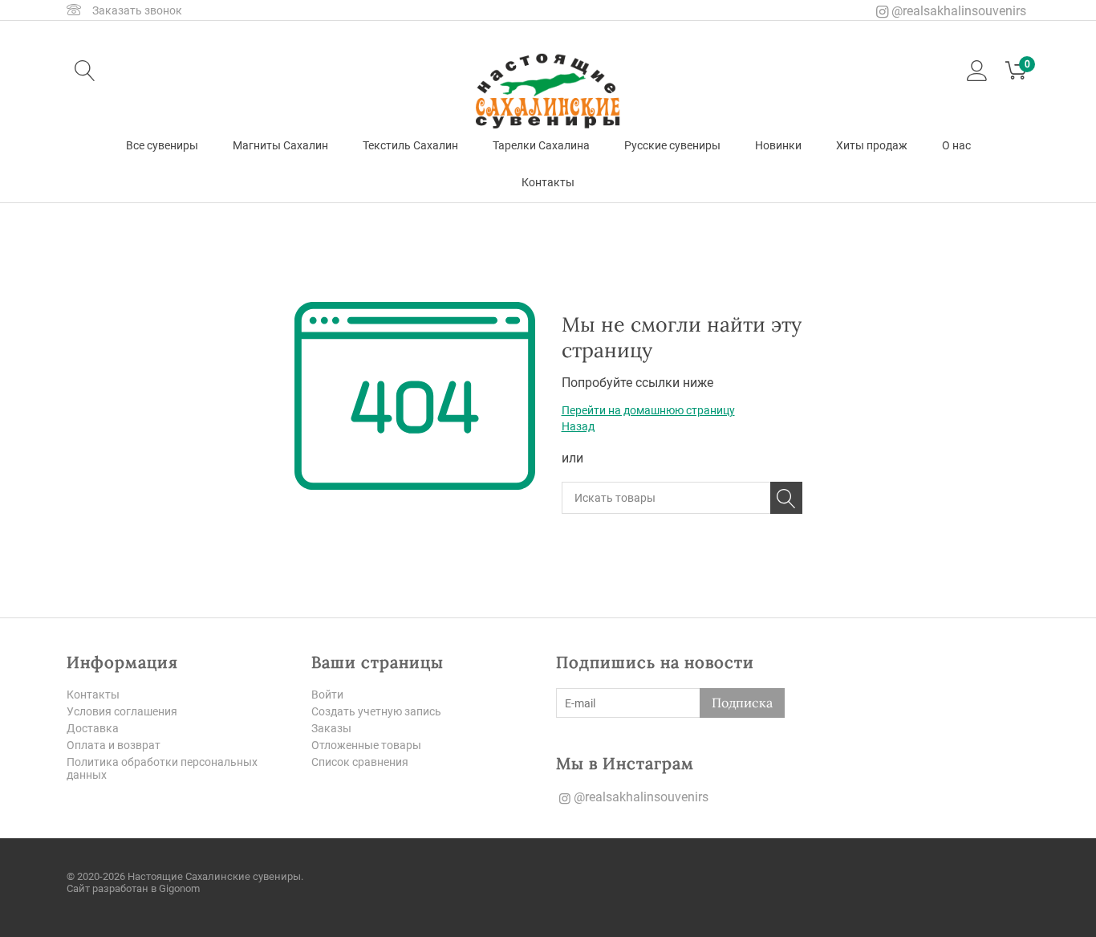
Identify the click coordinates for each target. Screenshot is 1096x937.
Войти (327, 694)
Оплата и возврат (113, 745)
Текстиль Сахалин (410, 145)
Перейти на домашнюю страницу (648, 410)
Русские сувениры (672, 145)
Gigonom (179, 888)
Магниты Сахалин (280, 145)
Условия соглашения (122, 711)
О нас (956, 145)
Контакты (548, 182)
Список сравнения (359, 762)
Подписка (742, 703)
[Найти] (786, 498)
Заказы (331, 728)
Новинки (778, 145)
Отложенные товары (366, 745)
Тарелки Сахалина (541, 145)
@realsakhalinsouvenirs (957, 10)
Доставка (93, 728)
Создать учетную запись (376, 711)
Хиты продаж (871, 145)
